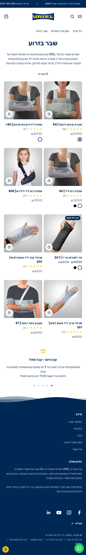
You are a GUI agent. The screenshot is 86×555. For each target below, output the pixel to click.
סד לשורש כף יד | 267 (68, 257)
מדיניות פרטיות (74, 539)
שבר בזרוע (41, 31)
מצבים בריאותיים (60, 31)
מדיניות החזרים (55, 539)
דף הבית (77, 31)
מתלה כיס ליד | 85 (70, 191)
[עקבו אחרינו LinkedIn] (48, 512)
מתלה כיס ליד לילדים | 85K (25, 191)
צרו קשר (77, 449)
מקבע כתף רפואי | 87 (29, 323)
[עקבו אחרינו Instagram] (69, 512)
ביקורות (78, 428)
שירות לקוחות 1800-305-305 (18, 3)
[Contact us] (79, 548)
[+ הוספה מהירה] (49, 114)
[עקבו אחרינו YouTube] (59, 512)
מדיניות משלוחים (18, 539)
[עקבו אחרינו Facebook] (79, 512)
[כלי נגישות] (5, 549)
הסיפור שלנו (75, 422)
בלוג (79, 435)
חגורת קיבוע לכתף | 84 (67, 124)
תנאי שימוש (37, 539)
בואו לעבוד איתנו (73, 442)
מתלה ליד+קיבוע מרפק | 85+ (23, 124)
